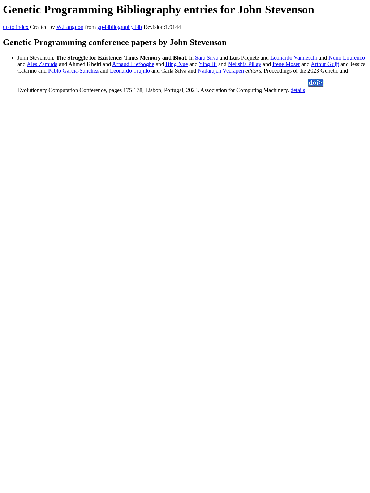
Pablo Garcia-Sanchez (73, 70)
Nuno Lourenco (346, 57)
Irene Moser (286, 64)
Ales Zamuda (42, 64)
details (298, 90)
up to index (16, 27)
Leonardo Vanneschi (293, 57)
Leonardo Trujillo (130, 70)
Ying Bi (208, 64)
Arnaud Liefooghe (133, 64)
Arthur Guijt (325, 64)
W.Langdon (69, 27)
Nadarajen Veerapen (221, 70)
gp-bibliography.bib (119, 27)
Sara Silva (206, 57)
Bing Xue (176, 64)
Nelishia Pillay (244, 64)
